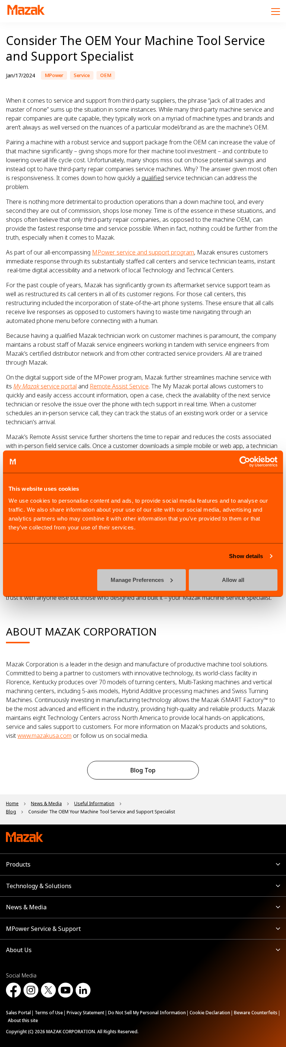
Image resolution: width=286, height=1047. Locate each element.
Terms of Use (49, 1012)
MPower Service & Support (43, 929)
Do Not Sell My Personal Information (147, 1012)
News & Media (26, 907)
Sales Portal (18, 1012)
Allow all (233, 579)
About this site (23, 1020)
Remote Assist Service (119, 386)
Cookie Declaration (210, 1012)
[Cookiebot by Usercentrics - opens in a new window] (244, 461)
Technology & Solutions (39, 886)
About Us (19, 950)
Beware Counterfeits (255, 1012)
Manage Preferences (137, 579)
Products (18, 864)
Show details (246, 556)
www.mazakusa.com (45, 735)
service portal (45, 386)
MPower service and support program (143, 252)
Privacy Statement (85, 1012)
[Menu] (275, 11)
